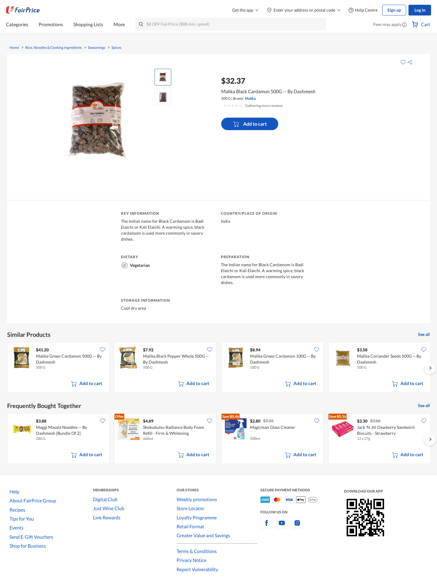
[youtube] (282, 526)
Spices (116, 47)
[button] (404, 25)
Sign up (394, 10)
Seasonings (96, 47)
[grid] (218, 368)
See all (424, 334)
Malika (250, 98)
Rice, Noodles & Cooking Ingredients (53, 47)
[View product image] (163, 77)
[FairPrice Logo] (23, 10)
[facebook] (266, 526)
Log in (419, 10)
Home (14, 47)
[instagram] (297, 526)
